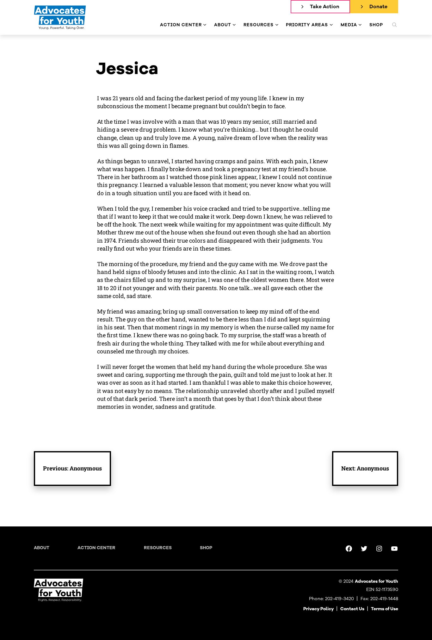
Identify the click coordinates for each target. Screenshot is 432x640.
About (41, 548)
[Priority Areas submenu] (331, 25)
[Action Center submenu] (205, 25)
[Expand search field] (394, 24)
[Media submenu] (360, 25)
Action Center (96, 548)
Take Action (324, 6)
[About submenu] (234, 25)
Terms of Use (384, 609)
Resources (158, 548)
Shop (206, 548)
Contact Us (352, 609)
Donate (378, 6)
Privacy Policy (318, 609)
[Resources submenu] (277, 25)
